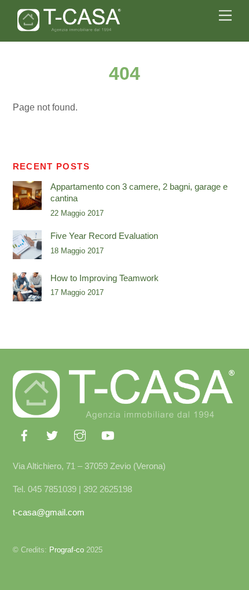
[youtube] (107, 434)
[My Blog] (69, 27)
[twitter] (52, 434)
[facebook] (24, 434)
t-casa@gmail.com (49, 512)
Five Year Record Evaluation (104, 236)
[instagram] (79, 434)
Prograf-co (66, 549)
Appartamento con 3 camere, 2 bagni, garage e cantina (139, 192)
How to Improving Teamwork (104, 278)
